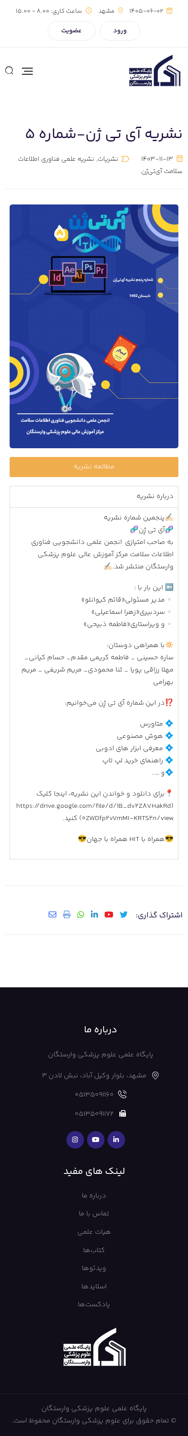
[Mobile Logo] (154, 71)
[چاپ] (67, 914)
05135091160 (94, 1095)
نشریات (107, 159)
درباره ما (94, 1195)
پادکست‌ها (94, 1304)
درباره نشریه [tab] (155, 496)
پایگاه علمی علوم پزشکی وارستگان (94, 1408)
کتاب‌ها (94, 1250)
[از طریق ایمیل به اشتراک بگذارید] (52, 914)
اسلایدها (94, 1286)
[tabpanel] (94, 683)
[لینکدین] (94, 914)
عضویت (71, 31)
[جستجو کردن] (9, 71)
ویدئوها (94, 1268)
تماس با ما (94, 1213)
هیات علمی (94, 1232)
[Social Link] (116, 1140)
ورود (120, 31)
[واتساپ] (80, 914)
